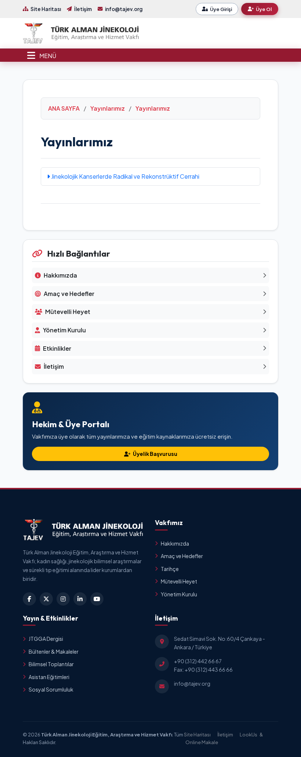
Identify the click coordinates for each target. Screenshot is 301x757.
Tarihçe (170, 568)
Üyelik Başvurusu (154, 453)
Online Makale (201, 742)
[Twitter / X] (46, 599)
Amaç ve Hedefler (182, 556)
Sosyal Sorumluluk (51, 689)
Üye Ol (264, 9)
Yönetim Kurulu (179, 594)
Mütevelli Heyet (179, 581)
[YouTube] (97, 599)
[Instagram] (63, 599)
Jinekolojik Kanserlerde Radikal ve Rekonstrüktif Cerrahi (124, 176)
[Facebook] (29, 599)
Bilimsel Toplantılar (51, 664)
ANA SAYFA (64, 108)
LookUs (248, 734)
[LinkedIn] (80, 599)
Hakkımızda (175, 543)
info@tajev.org (124, 9)
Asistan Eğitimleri (49, 677)
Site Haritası (45, 9)
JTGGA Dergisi (46, 638)
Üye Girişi (221, 9)
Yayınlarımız (107, 108)
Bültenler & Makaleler (54, 651)
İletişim (83, 9)
